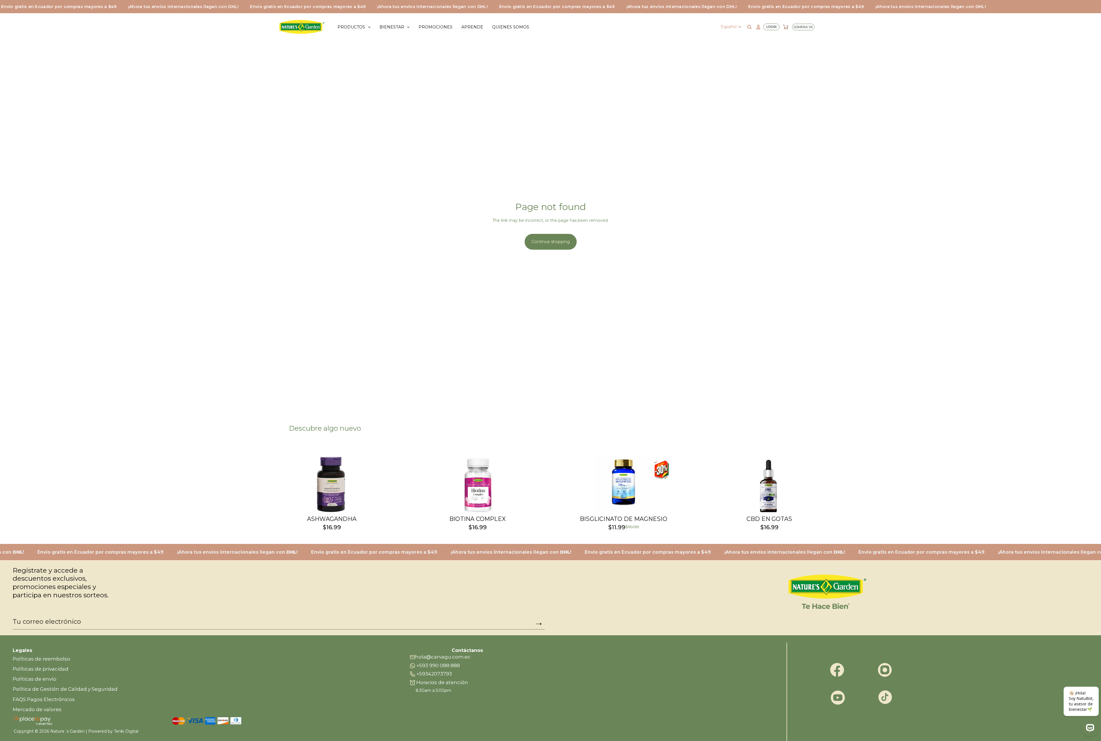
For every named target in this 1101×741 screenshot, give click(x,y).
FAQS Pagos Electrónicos (44, 699)
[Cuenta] (767, 27)
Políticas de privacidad (40, 669)
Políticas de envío (34, 679)
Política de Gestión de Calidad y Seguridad (65, 689)
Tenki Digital (126, 731)
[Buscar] (749, 27)
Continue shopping (551, 241)
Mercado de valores (37, 709)
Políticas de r (29, 659)
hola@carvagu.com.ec (443, 657)
